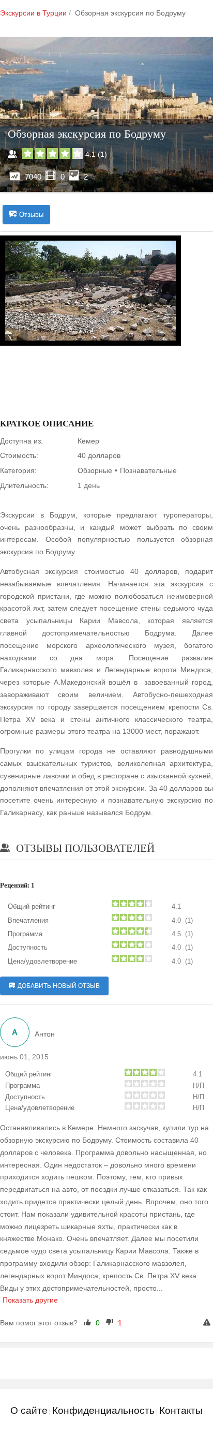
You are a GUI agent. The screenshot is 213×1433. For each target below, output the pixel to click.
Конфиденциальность (103, 1410)
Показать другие (30, 1300)
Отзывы (31, 214)
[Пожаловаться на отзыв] (208, 1323)
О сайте (29, 1410)
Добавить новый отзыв (59, 985)
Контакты (181, 1410)
